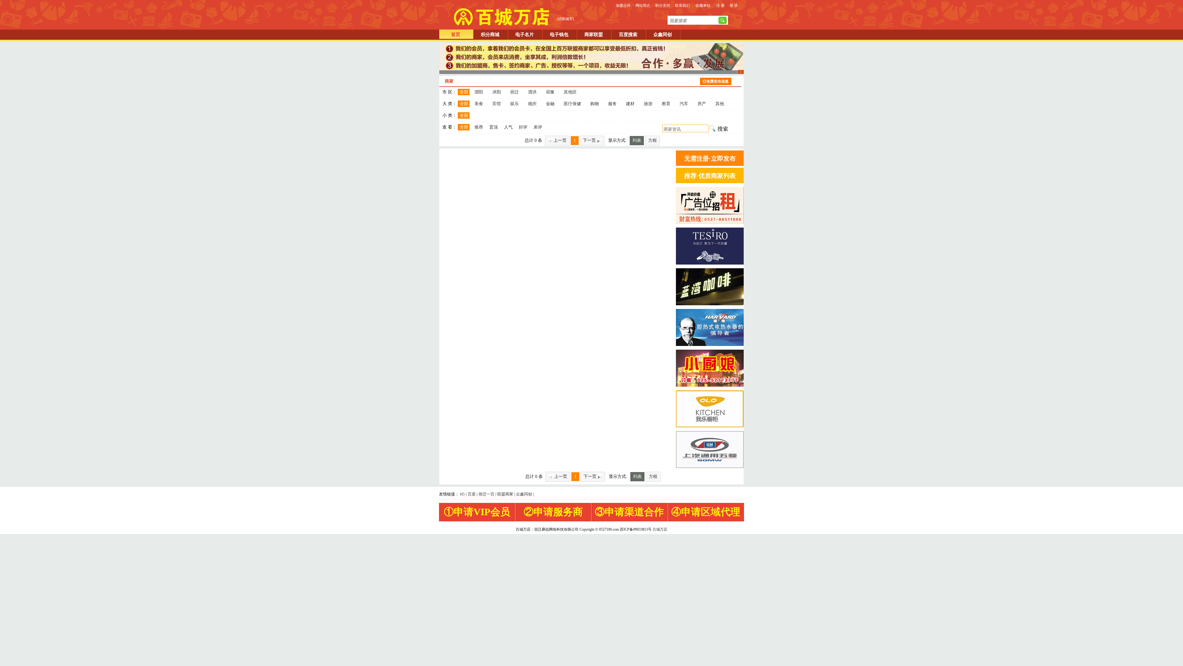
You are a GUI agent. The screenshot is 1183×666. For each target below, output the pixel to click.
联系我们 (682, 5)
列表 (636, 140)
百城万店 (659, 529)
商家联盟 (593, 34)
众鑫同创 (662, 34)
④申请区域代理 (705, 511)
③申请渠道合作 (629, 511)
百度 (472, 494)
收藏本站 (703, 5)
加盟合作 (623, 5)
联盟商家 (505, 494)
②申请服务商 (553, 511)
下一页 (589, 140)
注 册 (720, 5)
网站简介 (643, 5)
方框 (652, 140)
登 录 (734, 5)
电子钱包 (559, 34)
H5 (462, 494)
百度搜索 (628, 34)
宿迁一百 (486, 494)
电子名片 (524, 34)
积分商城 (490, 34)
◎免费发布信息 (716, 81)
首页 (455, 34)
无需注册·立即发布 (710, 158)
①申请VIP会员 (477, 511)
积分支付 (662, 5)
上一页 (560, 140)
